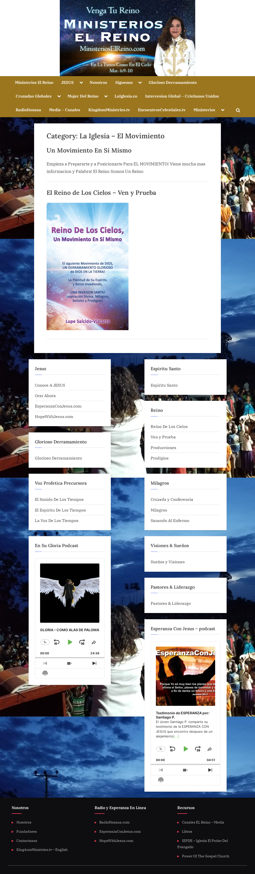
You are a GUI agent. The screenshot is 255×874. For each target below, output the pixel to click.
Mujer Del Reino (82, 96)
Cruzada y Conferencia (172, 499)
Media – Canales (64, 109)
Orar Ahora (45, 395)
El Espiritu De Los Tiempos (60, 510)
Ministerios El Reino (34, 82)
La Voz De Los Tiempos (56, 520)
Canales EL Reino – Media (203, 822)
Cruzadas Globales (34, 96)
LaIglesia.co (126, 96)
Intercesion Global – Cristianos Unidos (182, 96)
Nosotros (98, 82)
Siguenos (124, 82)
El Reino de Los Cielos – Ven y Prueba (101, 193)
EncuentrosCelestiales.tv (162, 109)
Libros (187, 831)
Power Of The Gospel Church (205, 856)
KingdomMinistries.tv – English (42, 849)
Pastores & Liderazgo (171, 603)
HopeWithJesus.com (54, 416)
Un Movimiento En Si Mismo (89, 150)
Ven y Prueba (163, 436)
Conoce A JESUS (50, 385)
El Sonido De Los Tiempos (59, 499)
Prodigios (160, 458)
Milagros (159, 510)
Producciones (163, 447)
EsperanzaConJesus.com (58, 406)
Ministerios (204, 109)
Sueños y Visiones (168, 561)
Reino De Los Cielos (169, 426)
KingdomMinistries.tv (109, 109)
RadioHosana (28, 109)
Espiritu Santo (164, 385)
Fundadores (26, 831)
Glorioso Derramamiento (173, 82)
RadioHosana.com (114, 822)
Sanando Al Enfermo (170, 520)
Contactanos (26, 840)
